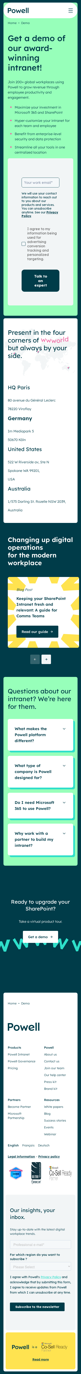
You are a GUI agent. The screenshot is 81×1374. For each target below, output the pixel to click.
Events (49, 1127)
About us (50, 1054)
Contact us (51, 1061)
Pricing (13, 1068)
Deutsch (43, 1145)
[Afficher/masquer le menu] (70, 10)
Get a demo (38, 937)
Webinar (50, 1134)
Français (28, 1145)
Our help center (55, 1075)
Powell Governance (21, 1061)
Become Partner (19, 1107)
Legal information (21, 1156)
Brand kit (50, 1089)
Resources (52, 1100)
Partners (14, 1100)
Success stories (55, 1120)
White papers (53, 1107)
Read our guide (35, 632)
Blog (47, 1114)
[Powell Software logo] (18, 13)
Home (12, 23)
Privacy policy (49, 1156)
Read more (40, 1359)
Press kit (50, 1082)
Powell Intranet (19, 1054)
